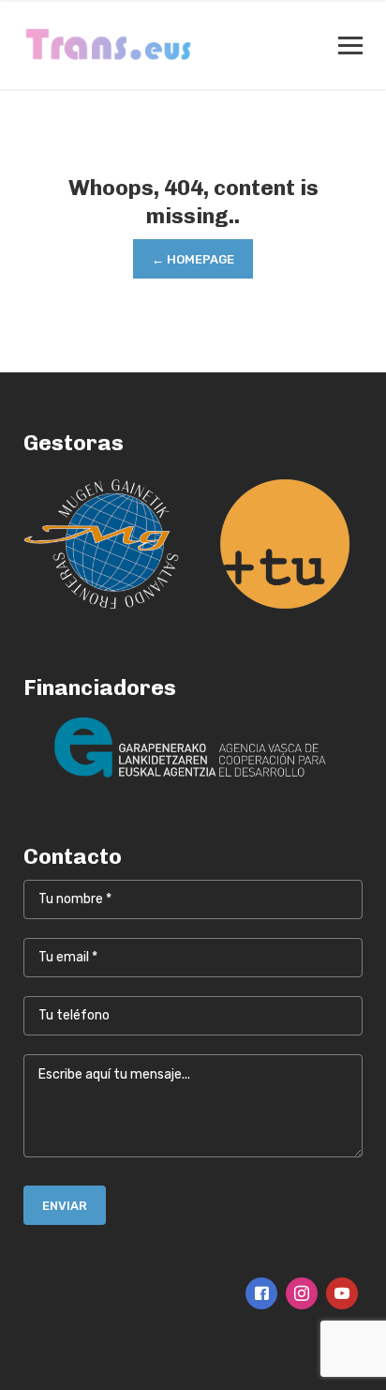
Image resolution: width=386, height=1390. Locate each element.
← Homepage (193, 259)
